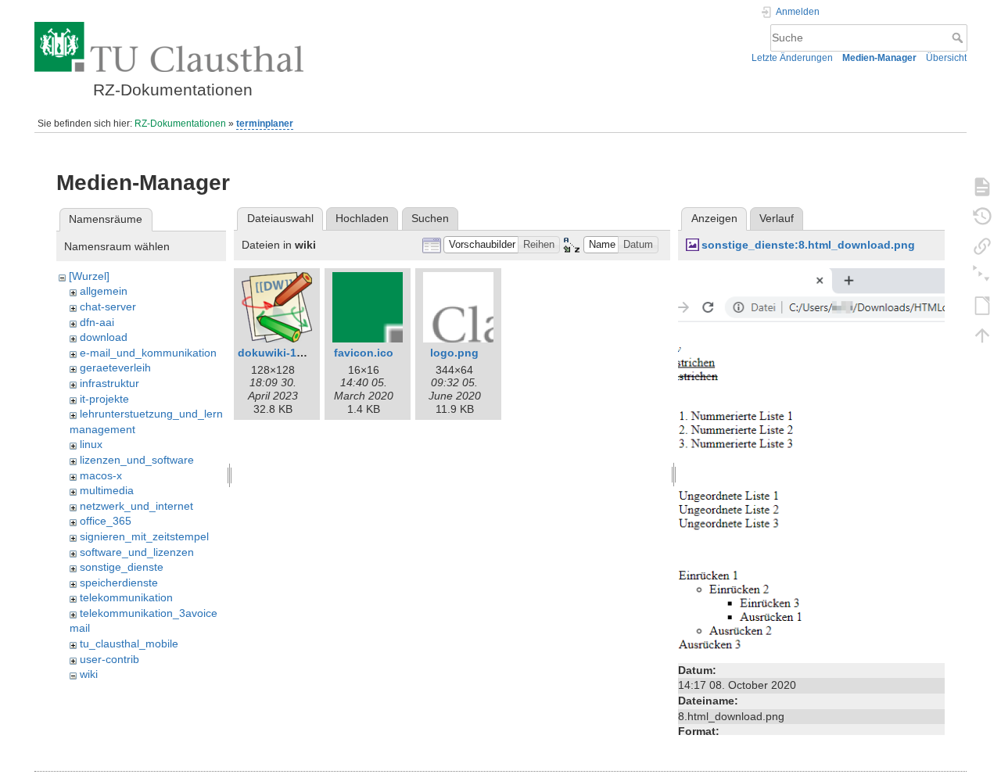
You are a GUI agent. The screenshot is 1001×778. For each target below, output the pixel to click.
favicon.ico (363, 352)
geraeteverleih (115, 367)
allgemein (103, 291)
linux (91, 444)
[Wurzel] (89, 276)
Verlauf (776, 218)
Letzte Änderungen (792, 57)
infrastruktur (109, 383)
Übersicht (946, 57)
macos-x (101, 475)
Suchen (430, 218)
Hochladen (362, 218)
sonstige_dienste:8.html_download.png (808, 244)
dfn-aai (97, 322)
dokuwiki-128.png (285, 352)
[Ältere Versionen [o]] (982, 216)
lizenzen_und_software (137, 460)
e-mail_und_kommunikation (148, 352)
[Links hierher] (982, 245)
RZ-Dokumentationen (180, 123)
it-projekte (104, 399)
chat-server (108, 306)
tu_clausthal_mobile (129, 643)
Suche (959, 37)
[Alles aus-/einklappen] (982, 275)
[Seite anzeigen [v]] (982, 186)
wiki (89, 674)
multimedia (107, 490)
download (103, 337)
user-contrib (109, 659)
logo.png (454, 352)
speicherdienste (119, 582)
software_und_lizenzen (137, 552)
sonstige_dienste (121, 567)
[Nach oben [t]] (982, 335)
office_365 (105, 520)
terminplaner (264, 123)
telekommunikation (126, 597)
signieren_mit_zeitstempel (144, 536)
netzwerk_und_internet (136, 506)
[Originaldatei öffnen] (811, 463)
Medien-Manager (879, 57)
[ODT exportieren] (982, 305)
